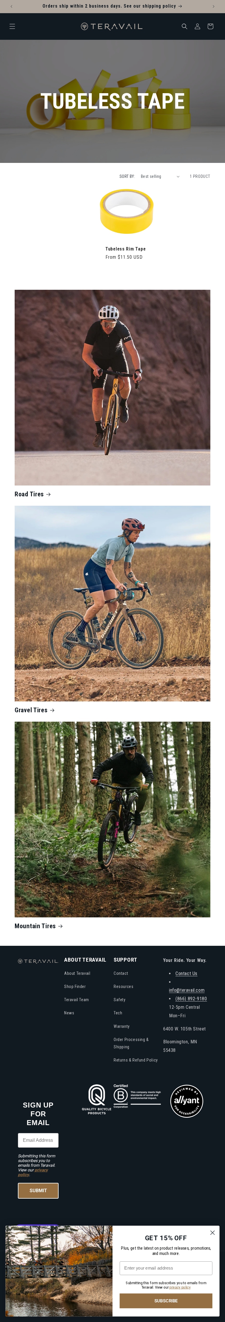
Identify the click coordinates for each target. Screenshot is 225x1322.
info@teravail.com (186, 990)
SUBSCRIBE (166, 1301)
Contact (121, 973)
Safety (120, 999)
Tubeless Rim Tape (125, 249)
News (69, 1013)
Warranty (122, 1026)
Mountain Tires (35, 926)
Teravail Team (76, 999)
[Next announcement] (213, 6)
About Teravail (77, 973)
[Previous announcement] (11, 6)
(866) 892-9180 (191, 998)
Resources (123, 986)
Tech (118, 1013)
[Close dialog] (212, 1233)
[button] (12, 26)
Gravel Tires (31, 710)
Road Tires (29, 494)
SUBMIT (38, 1190)
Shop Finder (75, 986)
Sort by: (127, 176)
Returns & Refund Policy (136, 1060)
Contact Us (186, 973)
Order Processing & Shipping (131, 1043)
